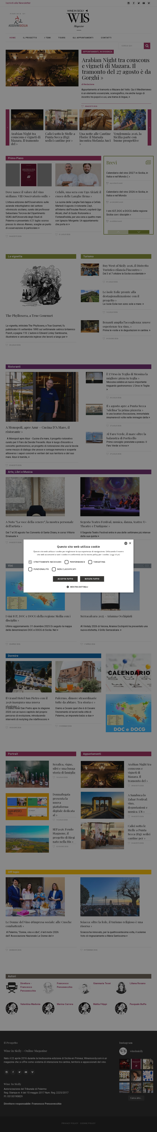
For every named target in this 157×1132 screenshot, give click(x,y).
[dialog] (79, 566)
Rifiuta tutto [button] (92, 579)
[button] (78, 587)
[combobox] (125, 543)
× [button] (130, 543)
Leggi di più (115, 554)
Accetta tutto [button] (65, 579)
